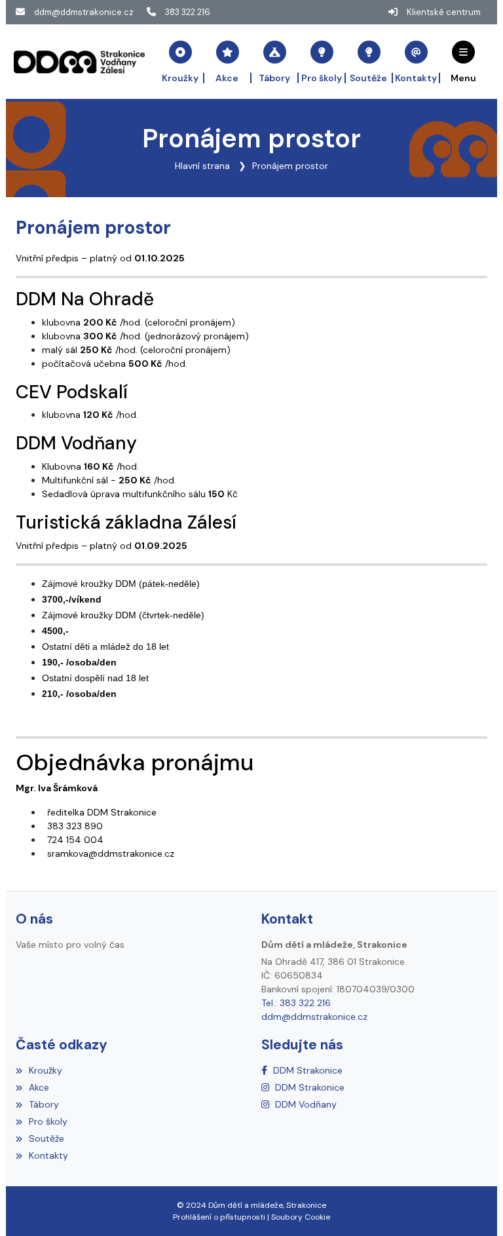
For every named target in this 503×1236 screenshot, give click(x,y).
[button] (463, 61)
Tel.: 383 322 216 (296, 1003)
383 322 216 (187, 12)
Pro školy (48, 1121)
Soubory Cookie (300, 1217)
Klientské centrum (444, 12)
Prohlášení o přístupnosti (219, 1217)
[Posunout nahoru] (473, 1206)
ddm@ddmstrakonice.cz (84, 12)
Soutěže (46, 1138)
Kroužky (45, 1070)
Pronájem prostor (290, 166)
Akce (39, 1087)
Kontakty (48, 1155)
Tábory (44, 1104)
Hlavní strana (202, 166)
